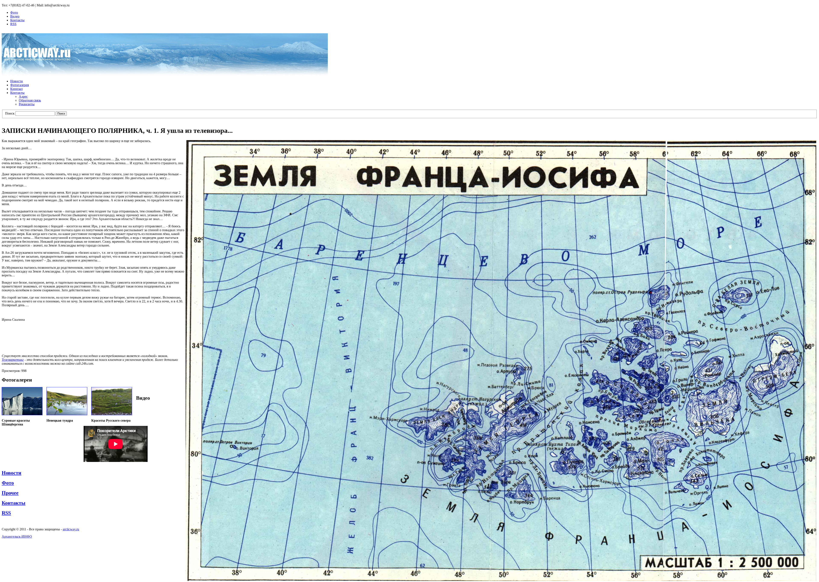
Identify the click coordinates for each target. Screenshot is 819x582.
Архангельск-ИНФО (17, 536)
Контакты (17, 20)
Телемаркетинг (13, 359)
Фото (14, 12)
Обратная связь (30, 100)
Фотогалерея (19, 85)
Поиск (10, 113)
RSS (13, 24)
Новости (16, 81)
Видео (14, 16)
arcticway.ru (71, 529)
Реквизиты (27, 104)
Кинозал (16, 89)
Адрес (23, 96)
